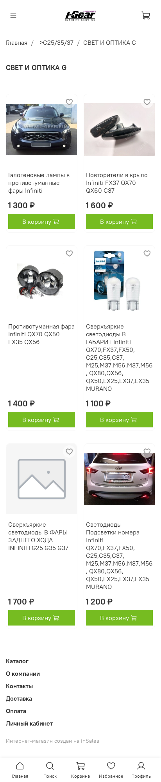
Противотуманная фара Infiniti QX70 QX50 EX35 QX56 (41, 334)
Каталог (17, 661)
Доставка (19, 698)
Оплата (16, 711)
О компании (23, 673)
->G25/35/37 (55, 42)
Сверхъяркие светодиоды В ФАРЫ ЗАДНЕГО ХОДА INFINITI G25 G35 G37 (38, 536)
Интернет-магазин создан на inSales (52, 740)
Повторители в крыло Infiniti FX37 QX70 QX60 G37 (117, 182)
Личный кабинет (29, 723)
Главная (16, 42)
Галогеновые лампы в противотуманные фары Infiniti (39, 182)
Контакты (19, 686)
